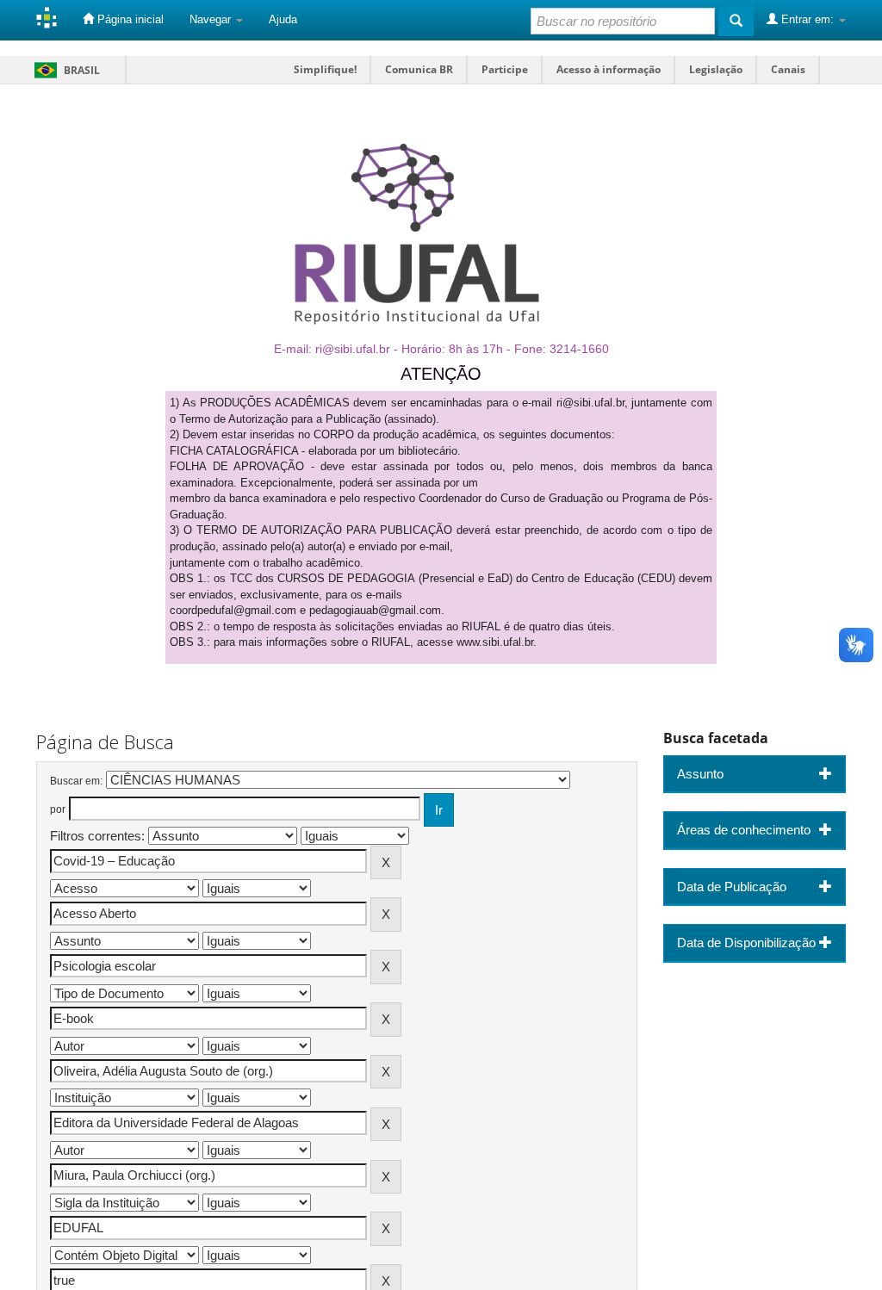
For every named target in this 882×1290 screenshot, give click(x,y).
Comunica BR (419, 69)
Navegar (211, 19)
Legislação (715, 69)
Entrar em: (807, 19)
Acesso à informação (608, 69)
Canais (788, 69)
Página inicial (129, 19)
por (57, 809)
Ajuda (283, 19)
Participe (504, 69)
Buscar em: (76, 781)
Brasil (64, 70)
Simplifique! (325, 69)
